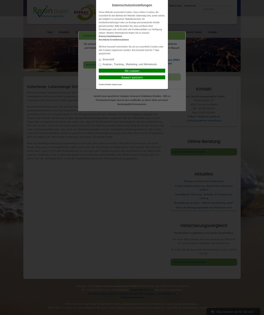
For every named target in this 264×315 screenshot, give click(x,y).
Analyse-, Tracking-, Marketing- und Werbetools (129, 64)
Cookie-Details (105, 84)
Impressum (117, 84)
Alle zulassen (132, 70)
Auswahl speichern (132, 77)
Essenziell (108, 59)
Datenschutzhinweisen (110, 36)
